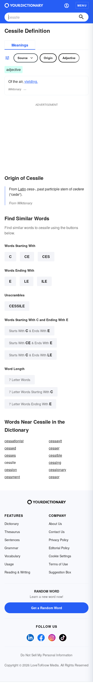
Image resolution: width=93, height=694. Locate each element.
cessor (54, 476)
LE (26, 281)
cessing (55, 462)
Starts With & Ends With (29, 330)
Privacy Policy (58, 540)
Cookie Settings (60, 556)
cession (11, 469)
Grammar (11, 548)
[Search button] (81, 17)
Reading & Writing (17, 572)
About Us (55, 523)
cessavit (55, 440)
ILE (44, 281)
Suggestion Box (60, 572)
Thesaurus (12, 531)
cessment (12, 476)
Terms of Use (58, 564)
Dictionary (12, 523)
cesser (54, 448)
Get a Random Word (46, 608)
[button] (66, 5)
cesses (10, 455)
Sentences (12, 540)
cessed (10, 448)
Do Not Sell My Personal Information (46, 655)
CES (46, 256)
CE (27, 256)
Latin (22, 189)
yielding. (31, 81)
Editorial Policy (59, 548)
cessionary (57, 469)
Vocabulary (12, 556)
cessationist (14, 440)
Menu (82, 5)
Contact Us (57, 531)
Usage (9, 564)
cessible (55, 455)
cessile (17, 305)
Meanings (20, 45)
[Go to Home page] (24, 5)
